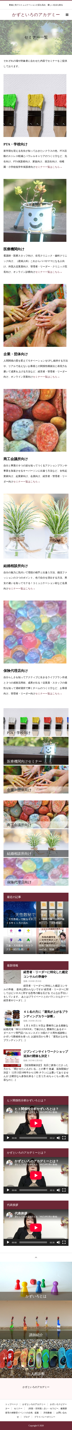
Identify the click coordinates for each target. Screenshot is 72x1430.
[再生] (8, 1138)
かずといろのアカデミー (33, 1404)
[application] (36, 1123)
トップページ (11, 1404)
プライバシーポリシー (44, 1417)
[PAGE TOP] (36, 1257)
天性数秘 (47, 1412)
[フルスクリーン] (64, 1138)
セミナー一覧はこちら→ (48, 167)
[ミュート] (58, 1138)
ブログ (26, 1417)
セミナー (18, 1408)
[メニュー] (67, 14)
